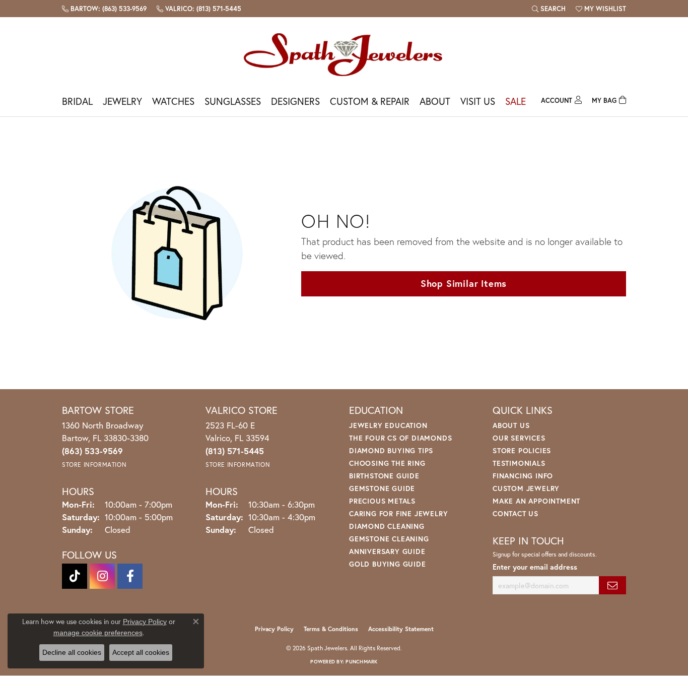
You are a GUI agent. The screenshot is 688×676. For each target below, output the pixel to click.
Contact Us (515, 513)
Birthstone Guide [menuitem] (384, 475)
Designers (295, 101)
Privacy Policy (274, 629)
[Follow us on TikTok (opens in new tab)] (74, 576)
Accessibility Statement (401, 629)
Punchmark (361, 661)
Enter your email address (535, 567)
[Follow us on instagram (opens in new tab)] (102, 576)
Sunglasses (232, 101)
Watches (173, 101)
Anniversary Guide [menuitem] (387, 551)
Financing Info (523, 475)
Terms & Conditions (331, 629)
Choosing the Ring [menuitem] (387, 463)
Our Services (519, 438)
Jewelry (122, 101)
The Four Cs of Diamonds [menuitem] (400, 438)
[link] (104, 8)
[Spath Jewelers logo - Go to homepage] (344, 54)
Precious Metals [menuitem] (382, 501)
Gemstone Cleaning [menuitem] (389, 538)
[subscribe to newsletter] (612, 585)
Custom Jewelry (526, 488)
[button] (549, 8)
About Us (511, 425)
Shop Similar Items (464, 283)
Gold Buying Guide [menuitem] (387, 564)
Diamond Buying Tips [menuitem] (391, 450)
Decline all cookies (71, 652)
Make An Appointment (536, 501)
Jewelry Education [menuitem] (388, 425)
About (435, 101)
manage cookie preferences (98, 633)
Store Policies (522, 450)
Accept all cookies (140, 652)
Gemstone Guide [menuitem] (382, 488)
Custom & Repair (369, 101)
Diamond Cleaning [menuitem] (387, 526)
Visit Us (477, 101)
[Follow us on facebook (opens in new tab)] (130, 576)
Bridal (77, 101)
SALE (515, 101)
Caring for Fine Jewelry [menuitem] (398, 513)
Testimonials (519, 463)
